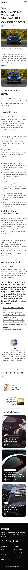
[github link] (17, 541)
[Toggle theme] (22, 2)
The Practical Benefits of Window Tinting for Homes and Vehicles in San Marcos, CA (14, 474)
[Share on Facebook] (6, 373)
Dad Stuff (3, 552)
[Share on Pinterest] (10, 373)
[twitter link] (2, 541)
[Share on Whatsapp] (14, 373)
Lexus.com (6, 303)
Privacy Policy (18, 549)
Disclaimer (17, 554)
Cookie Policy (18, 552)
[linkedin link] (9, 541)
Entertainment (5, 559)
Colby (5, 25)
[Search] (18, 2)
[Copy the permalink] (2, 376)
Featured (3, 554)
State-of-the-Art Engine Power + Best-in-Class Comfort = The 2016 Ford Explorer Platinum (14, 315)
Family (3, 549)
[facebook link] (6, 541)
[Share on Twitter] (2, 373)
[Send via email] (22, 373)
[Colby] (2, 26)
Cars (2, 557)
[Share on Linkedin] (18, 373)
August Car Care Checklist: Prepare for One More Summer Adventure (12, 439)
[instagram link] (13, 541)
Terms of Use (18, 557)
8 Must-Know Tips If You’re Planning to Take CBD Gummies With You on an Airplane (10, 403)
